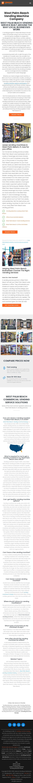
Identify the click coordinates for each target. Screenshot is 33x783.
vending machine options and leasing (15, 83)
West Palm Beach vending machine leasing (15, 422)
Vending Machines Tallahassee (21, 710)
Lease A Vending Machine (16, 766)
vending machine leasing (23, 731)
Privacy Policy (16, 765)
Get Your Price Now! (11, 305)
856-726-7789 (9, 775)
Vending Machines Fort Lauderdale (11, 711)
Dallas (13, 777)
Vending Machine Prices (16, 768)
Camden (26, 773)
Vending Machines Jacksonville (11, 705)
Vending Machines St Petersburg (16, 708)
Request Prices (16, 115)
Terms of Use (16, 763)
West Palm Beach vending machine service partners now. (16, 242)
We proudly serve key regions (10, 747)
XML (17, 762)
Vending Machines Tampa (13, 707)
